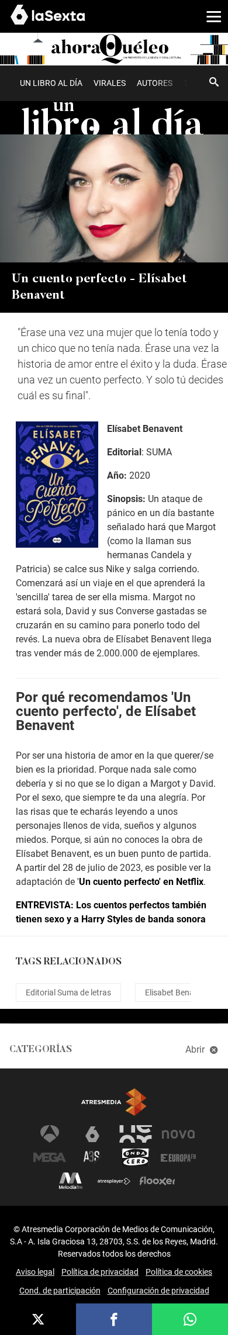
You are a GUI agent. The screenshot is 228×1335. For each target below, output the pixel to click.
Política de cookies (179, 1272)
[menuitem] (51, 83)
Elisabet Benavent (177, 992)
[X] (38, 1319)
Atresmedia (114, 1102)
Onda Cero (135, 1157)
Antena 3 (49, 1134)
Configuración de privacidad (158, 1290)
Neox (135, 1134)
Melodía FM (70, 1180)
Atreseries (92, 1157)
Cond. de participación (60, 1290)
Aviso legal (35, 1272)
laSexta (92, 1134)
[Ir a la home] (114, 48)
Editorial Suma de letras (68, 992)
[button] (209, 16)
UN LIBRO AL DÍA (51, 83)
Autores (154, 83)
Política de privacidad (100, 1272)
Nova (178, 1134)
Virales (110, 83)
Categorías (40, 1049)
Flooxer (157, 1180)
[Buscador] (214, 82)
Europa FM (178, 1157)
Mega (49, 1157)
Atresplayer (114, 1180)
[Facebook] (114, 1319)
